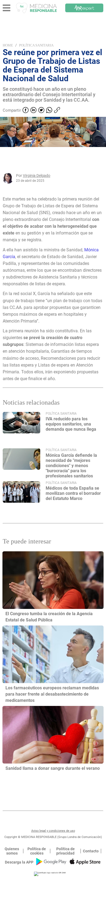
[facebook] (25, 110)
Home (8, 45)
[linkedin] (33, 110)
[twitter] (41, 110)
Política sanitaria (36, 45)
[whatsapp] (49, 110)
